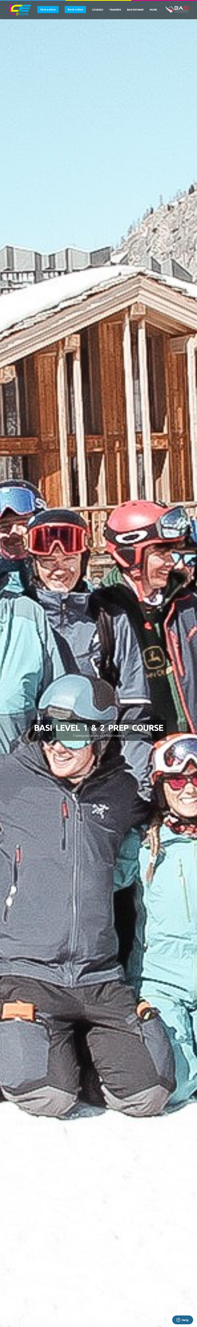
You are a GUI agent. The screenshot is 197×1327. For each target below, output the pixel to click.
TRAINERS (115, 9)
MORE (153, 9)
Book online (75, 9)
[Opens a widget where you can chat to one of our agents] (182, 1320)
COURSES (97, 9)
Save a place (48, 9)
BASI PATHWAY (135, 9)
